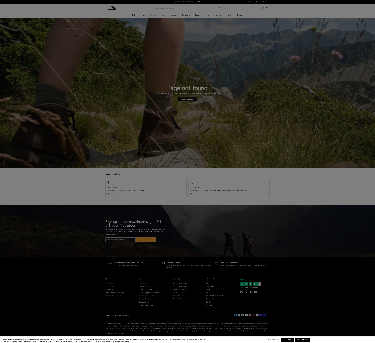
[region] (187, 339)
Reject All (288, 340)
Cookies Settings (273, 340)
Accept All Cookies (302, 340)
